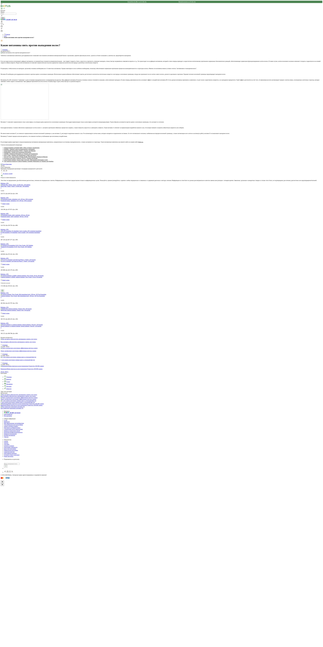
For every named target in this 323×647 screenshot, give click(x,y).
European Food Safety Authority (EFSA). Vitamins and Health (20, 158)
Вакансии (7, 421)
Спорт (8, 381)
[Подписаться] (5, 466)
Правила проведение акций (12, 431)
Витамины (9, 384)
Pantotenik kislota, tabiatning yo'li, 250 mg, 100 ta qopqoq (16, 200)
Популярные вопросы (10, 453)
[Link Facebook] (5, 472)
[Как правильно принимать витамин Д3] (13, 406)
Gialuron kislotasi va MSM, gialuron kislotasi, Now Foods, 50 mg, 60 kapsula (21, 277)
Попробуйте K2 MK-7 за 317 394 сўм (137, 1)
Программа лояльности (10, 447)
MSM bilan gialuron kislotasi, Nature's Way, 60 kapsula (15, 310)
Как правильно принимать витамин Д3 (12, 408)
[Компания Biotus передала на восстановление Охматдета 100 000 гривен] (22, 403)
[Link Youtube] (10, 472)
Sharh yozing (5, 203)
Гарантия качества (9, 452)
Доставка (6, 444)
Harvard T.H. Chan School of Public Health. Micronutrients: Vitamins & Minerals (26, 157)
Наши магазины (8, 456)
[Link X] (12, 472)
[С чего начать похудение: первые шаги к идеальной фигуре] (161, 357)
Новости (8, 388)
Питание (8, 386)
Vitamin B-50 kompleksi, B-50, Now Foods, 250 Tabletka (16, 247)
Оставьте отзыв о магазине (11, 455)
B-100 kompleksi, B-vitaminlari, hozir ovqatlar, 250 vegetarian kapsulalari (20, 232)
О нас (5, 420)
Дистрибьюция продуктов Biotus (13, 424)
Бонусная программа (10, 449)
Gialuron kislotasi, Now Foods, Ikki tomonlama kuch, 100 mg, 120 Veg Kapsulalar (23, 296)
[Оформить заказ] (2, 26)
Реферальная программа (11, 450)
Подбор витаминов (9, 435)
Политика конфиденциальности (13, 432)
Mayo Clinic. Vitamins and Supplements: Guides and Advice (20, 155)
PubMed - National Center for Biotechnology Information (19, 149)
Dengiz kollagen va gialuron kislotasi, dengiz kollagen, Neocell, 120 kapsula (21, 326)
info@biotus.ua (8, 414)
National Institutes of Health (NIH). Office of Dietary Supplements (21, 147)
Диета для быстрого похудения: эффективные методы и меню (18, 399)
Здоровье (9, 377)
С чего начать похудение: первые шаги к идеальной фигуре (18, 402)
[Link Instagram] (7, 472)
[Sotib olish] (2, 290)
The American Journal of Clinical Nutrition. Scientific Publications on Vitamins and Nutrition (28, 161)
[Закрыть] (2, 481)
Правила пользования (10, 434)
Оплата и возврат (9, 445)
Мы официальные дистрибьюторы (14, 423)
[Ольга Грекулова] (6, 164)
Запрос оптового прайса (11, 426)
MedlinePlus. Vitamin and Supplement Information (17, 152)
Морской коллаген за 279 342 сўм (186, 1)
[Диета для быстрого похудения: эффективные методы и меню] (161, 348)
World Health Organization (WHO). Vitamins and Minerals (19, 150)
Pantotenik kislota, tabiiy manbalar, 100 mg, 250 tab (14, 216)
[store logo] (5, 6)
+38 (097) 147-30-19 (11, 19)
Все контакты (8, 416)
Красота (8, 379)
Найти (2, 18)
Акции (6, 441)
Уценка (6, 442)
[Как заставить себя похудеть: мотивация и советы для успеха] (161, 339)
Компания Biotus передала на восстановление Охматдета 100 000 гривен (21, 405)
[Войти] (2, 22)
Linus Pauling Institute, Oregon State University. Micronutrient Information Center (26, 160)
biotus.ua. (140, 142)
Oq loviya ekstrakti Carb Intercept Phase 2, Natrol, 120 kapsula (17, 261)
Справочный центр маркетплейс (13, 429)
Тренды (6, 437)
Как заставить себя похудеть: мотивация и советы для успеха (18, 396)
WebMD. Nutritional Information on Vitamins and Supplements (21, 153)
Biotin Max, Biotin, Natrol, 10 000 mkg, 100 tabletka (15, 186)
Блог (5, 36)
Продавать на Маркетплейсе (12, 428)
